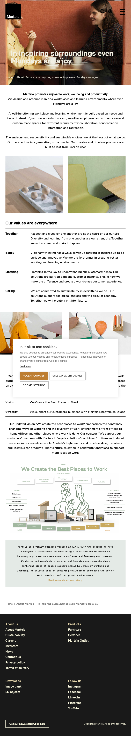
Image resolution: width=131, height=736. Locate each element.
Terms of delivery (17, 668)
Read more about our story (65, 580)
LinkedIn (74, 697)
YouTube (73, 708)
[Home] (13, 11)
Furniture (74, 629)
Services (74, 635)
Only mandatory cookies (67, 376)
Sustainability (15, 635)
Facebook (74, 692)
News (9, 651)
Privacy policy (15, 662)
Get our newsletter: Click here (27, 723)
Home (9, 77)
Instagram (75, 686)
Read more (25, 366)
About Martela (25, 77)
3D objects (12, 692)
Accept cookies (34, 375)
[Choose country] (110, 11)
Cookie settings (34, 385)
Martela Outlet (78, 640)
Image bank (13, 686)
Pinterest (74, 703)
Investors (11, 646)
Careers (10, 640)
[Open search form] (102, 11)
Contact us (13, 657)
